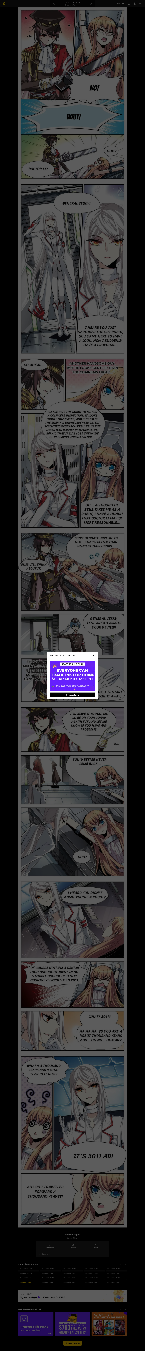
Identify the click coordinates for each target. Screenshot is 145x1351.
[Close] (93, 656)
